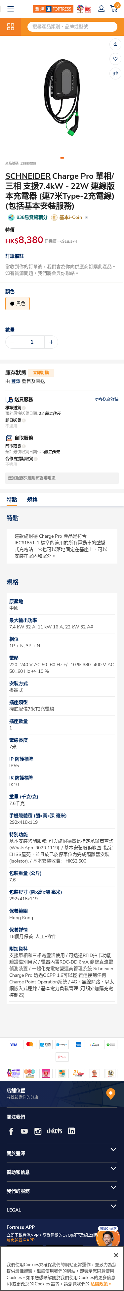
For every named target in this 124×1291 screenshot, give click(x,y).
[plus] (51, 342)
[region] (62, 1268)
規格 (32, 500)
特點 (12, 500)
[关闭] (116, 1255)
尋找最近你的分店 (22, 1097)
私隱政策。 (101, 1284)
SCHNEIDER (28, 176)
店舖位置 (16, 1090)
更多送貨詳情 (107, 399)
